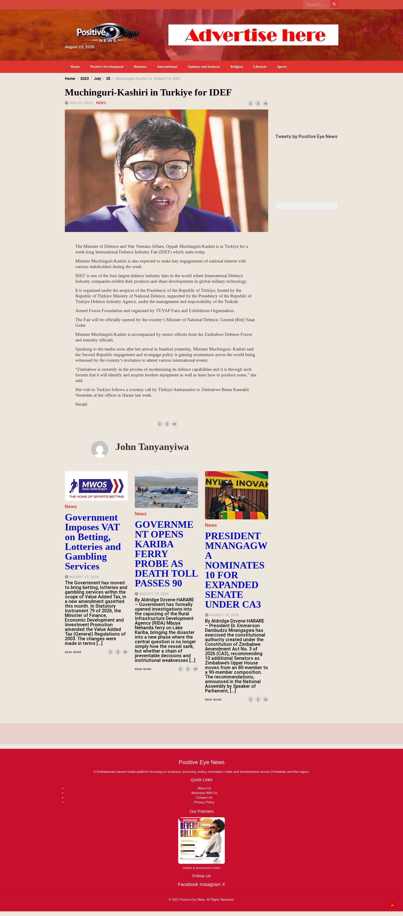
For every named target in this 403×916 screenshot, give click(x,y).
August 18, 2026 (224, 615)
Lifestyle (260, 66)
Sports (282, 66)
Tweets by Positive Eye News (306, 136)
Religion (236, 66)
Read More (73, 652)
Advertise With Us (204, 793)
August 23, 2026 (84, 577)
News (101, 103)
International (167, 66)
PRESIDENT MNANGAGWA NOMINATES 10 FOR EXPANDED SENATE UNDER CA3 (236, 570)
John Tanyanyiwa (152, 446)
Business (140, 66)
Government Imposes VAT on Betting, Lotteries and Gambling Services (93, 542)
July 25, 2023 (81, 103)
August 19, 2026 (154, 594)
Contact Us (204, 797)
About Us (204, 788)
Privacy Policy (204, 802)
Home (75, 66)
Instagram (210, 884)
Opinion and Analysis (204, 66)
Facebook (188, 884)
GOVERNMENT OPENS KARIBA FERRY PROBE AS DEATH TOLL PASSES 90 (166, 554)
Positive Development (106, 66)
